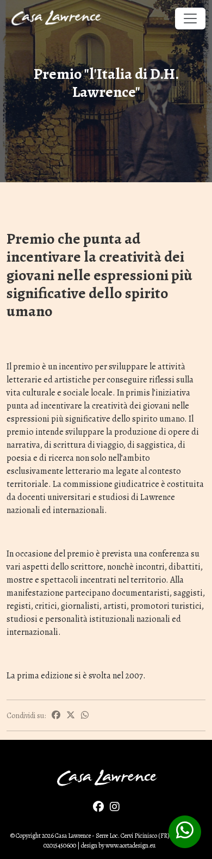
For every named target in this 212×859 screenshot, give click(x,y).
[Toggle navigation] (190, 18)
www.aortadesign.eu (130, 845)
